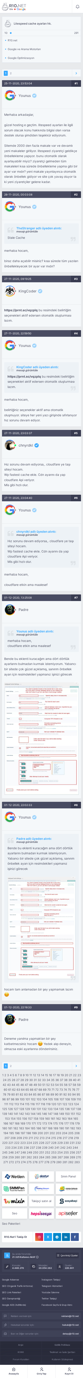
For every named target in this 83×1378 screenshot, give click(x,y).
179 (77, 1123)
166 (5, 1123)
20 (66, 1075)
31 (35, 1080)
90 (56, 1094)
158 (35, 1118)
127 (16, 1109)
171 (34, 1123)
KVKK (21, 1352)
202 (52, 1133)
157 (30, 1118)
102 (33, 1099)
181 (10, 1128)
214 (47, 1138)
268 (66, 1157)
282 (70, 1162)
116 (32, 1104)
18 (58, 1075)
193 (78, 1128)
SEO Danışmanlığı (11, 1298)
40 (74, 1080)
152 (78, 1113)
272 (11, 1162)
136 (67, 1109)
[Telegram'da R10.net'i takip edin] (57, 1237)
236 (26, 1147)
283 (77, 1162)
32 (39, 1080)
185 (33, 1128)
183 (21, 1128)
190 (61, 1128)
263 (35, 1157)
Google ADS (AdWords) (14, 1305)
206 (77, 1133)
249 (29, 1152)
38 (66, 1080)
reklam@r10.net (70, 1316)
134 (55, 1109)
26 (13, 1080)
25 (9, 1080)
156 (24, 1118)
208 (13, 1138)
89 (52, 1094)
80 (13, 1094)
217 (65, 1138)
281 (64, 1162)
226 (41, 1142)
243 (69, 1147)
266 (54, 1157)
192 (72, 1128)
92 (65, 1094)
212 (36, 1138)
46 (22, 1084)
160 (47, 1118)
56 (66, 1084)
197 (23, 1133)
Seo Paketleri (11, 1223)
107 (62, 1099)
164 (70, 1118)
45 (17, 1084)
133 (50, 1109)
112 (11, 1104)
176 (61, 1123)
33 (44, 1080)
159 (41, 1118)
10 (27, 1075)
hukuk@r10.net (70, 1325)
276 (35, 1162)
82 (21, 1094)
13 (38, 1075)
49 (35, 1084)
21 (70, 1075)
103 (39, 1099)
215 (53, 1138)
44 (13, 1084)
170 (28, 1123)
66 (31, 1089)
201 (46, 1133)
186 (38, 1128)
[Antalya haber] (68, 1189)
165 (75, 1118)
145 (38, 1113)
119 (48, 1104)
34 (48, 1080)
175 (55, 1123)
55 (61, 1084)
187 (44, 1128)
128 (21, 1109)
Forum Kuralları (21, 1359)
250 (35, 1152)
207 (7, 1138)
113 (16, 1104)
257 (78, 1152)
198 (28, 1133)
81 (17, 1094)
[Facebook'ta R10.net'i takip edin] (75, 1237)
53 (52, 1084)
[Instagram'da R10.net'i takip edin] (39, 1237)
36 (57, 1080)
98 (12, 1099)
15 (46, 1075)
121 (59, 1104)
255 (66, 1152)
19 (62, 1075)
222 (16, 1142)
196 (17, 1133)
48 (31, 1084)
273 (17, 1162)
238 (38, 1147)
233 (7, 1147)
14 (42, 1075)
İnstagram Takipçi (51, 1279)
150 (67, 1113)
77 (77, 1089)
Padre (23, 609)
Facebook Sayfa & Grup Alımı (57, 1305)
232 (78, 1142)
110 (79, 1099)
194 (5, 1133)
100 (22, 1099)
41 (78, 1080)
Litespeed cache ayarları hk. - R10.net (14, 6)
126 (10, 1109)
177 (66, 1123)
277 (41, 1162)
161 (53, 1118)
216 (59, 1138)
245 (5, 1152)
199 (34, 1133)
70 (49, 1089)
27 (17, 1080)
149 (61, 1113)
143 (27, 1113)
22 (75, 1075)
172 (39, 1123)
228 (53, 1142)
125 (4, 1109)
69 (44, 1089)
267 (60, 1157)
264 (41, 1157)
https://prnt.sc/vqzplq (21, 310)
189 (55, 1128)
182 (15, 1128)
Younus (25, 95)
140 (10, 1113)
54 (57, 1084)
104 (44, 1099)
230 (66, 1142)
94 (74, 1094)
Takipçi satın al (41, 1201)
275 (29, 1162)
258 (5, 1157)
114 (22, 1104)
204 (64, 1133)
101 (27, 1099)
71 (53, 1089)
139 (4, 1113)
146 (44, 1113)
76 (73, 1089)
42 (4, 1084)
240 (51, 1147)
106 (56, 1099)
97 (8, 1099)
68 (40, 1089)
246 (11, 1152)
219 (76, 1138)
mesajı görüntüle (27, 231)
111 (6, 1104)
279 (52, 1162)
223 (23, 1142)
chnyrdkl (26, 445)
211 (31, 1138)
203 (58, 1133)
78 (4, 1094)
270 (78, 1157)
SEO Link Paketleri (11, 1292)
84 (30, 1094)
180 (4, 1128)
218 (70, 1138)
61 (9, 1089)
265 (47, 1157)
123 (70, 1104)
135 (61, 1109)
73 (61, 1089)
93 (69, 1094)
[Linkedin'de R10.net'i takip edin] (66, 1237)
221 (10, 1142)
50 (39, 1084)
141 (16, 1113)
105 (50, 1099)
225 (35, 1142)
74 (65, 1089)
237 (32, 1147)
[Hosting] (14, 1176)
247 (17, 1152)
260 (17, 1157)
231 (72, 1142)
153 (7, 1118)
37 (61, 1080)
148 (55, 1113)
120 (53, 1104)
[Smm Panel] (68, 1201)
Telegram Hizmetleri (52, 1286)
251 (41, 1152)
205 (70, 1133)
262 (29, 1157)
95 (78, 1094)
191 (67, 1128)
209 (19, 1138)
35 (52, 1080)
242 (63, 1147)
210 (25, 1138)
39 (70, 1080)
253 (53, 1152)
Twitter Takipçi (49, 1298)
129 (27, 1109)
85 (35, 1094)
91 (60, 1094)
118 (43, 1104)
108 (67, 1099)
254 (60, 1152)
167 (11, 1123)
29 (26, 1080)
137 (73, 1109)
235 (20, 1147)
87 (43, 1094)
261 (23, 1157)
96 (4, 1099)
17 (54, 1075)
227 (47, 1142)
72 (57, 1089)
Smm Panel (68, 1176)
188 (50, 1128)
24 (4, 1080)
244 (75, 1147)
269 (72, 1157)
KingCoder (28, 291)
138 (78, 1109)
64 (23, 1089)
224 (29, 1142)
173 (44, 1123)
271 (5, 1162)
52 (48, 1084)
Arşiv (20, 1345)
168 (17, 1123)
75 (69, 1089)
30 (31, 1080)
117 (38, 1104)
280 (59, 1162)
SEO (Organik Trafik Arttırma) (17, 1286)
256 (72, 1152)
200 (40, 1133)
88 (48, 1094)
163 (64, 1118)
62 (14, 1089)
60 (5, 1089)
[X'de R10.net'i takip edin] (48, 1237)
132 (44, 1109)
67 (36, 1089)
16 (50, 1075)
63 (18, 1089)
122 (64, 1104)
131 (39, 1109)
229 (60, 1142)
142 (21, 1113)
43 (9, 1084)
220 (5, 1142)
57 (70, 1084)
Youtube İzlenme (50, 1292)
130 (33, 1109)
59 (79, 1084)
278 (46, 1162)
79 (8, 1094)
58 (74, 1084)
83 (26, 1094)
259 (11, 1157)
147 (50, 1113)
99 (17, 1099)
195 (11, 1133)
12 (34, 1075)
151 (73, 1113)
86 (39, 1094)
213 (42, 1138)
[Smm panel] (14, 1189)
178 (71, 1123)
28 (22, 1080)
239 (44, 1147)
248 (23, 1152)
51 (43, 1084)
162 (58, 1118)
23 (79, 1075)
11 (30, 1075)
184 (27, 1128)
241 (56, 1147)
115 (27, 1104)
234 (14, 1147)
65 (27, 1089)
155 (18, 1118)
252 (47, 1152)
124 (76, 1104)
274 (23, 1162)
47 (26, 1084)
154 (13, 1118)
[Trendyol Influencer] (14, 1201)
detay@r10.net (71, 1333)
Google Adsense (10, 1279)
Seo (14, 1213)
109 (73, 1099)
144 (33, 1113)
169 (22, 1123)
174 (50, 1123)
